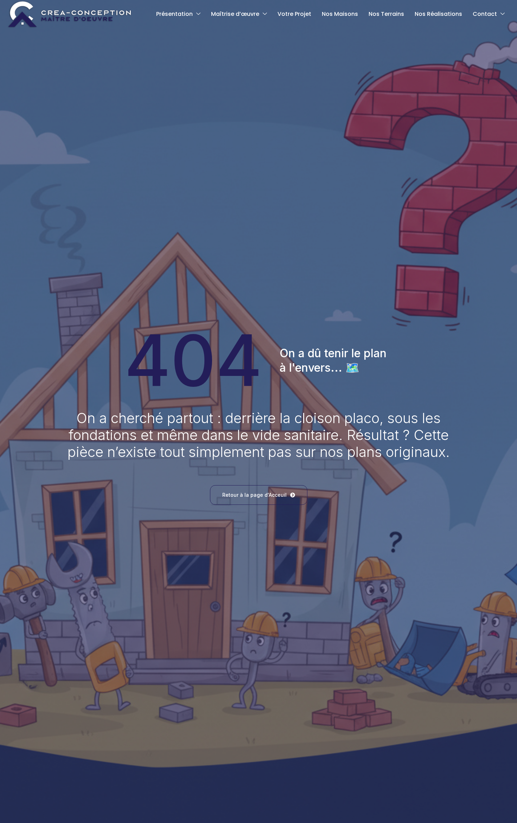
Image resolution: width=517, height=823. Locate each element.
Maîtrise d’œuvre (235, 14)
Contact (485, 14)
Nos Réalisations (438, 14)
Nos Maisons (340, 14)
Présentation (174, 14)
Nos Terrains (386, 14)
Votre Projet (294, 14)
